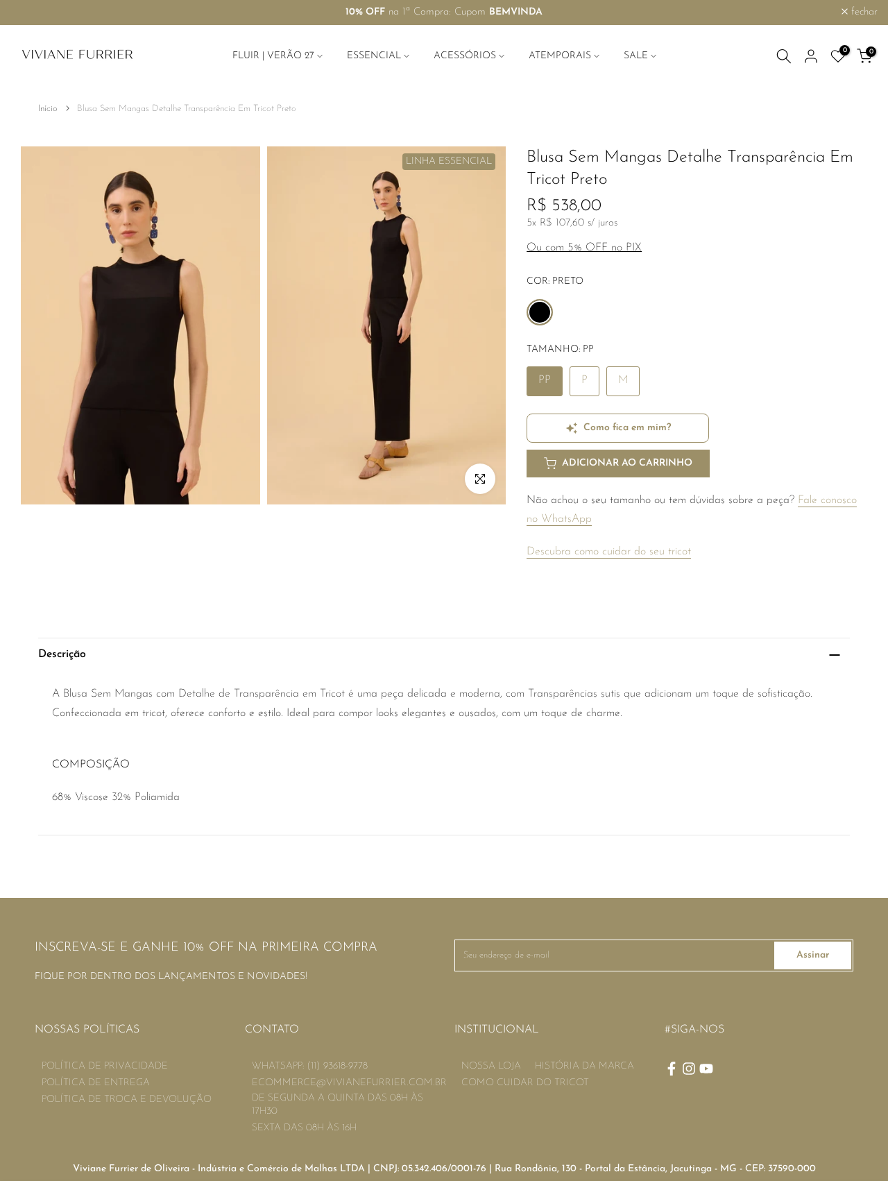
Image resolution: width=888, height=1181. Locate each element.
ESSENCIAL (374, 56)
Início (48, 108)
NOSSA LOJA (491, 1066)
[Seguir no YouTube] (706, 1068)
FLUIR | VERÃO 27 (273, 56)
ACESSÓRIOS (465, 56)
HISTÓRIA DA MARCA (584, 1066)
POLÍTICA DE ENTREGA (96, 1083)
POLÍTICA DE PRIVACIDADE (105, 1066)
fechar (31, 12)
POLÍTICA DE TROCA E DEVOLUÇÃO (127, 1099)
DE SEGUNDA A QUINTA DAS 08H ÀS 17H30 (337, 1105)
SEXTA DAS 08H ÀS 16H (304, 1128)
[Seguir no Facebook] (671, 1068)
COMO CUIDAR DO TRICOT (525, 1083)
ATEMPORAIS (560, 56)
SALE (636, 56)
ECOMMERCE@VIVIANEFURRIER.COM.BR (349, 1083)
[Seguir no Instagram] (689, 1068)
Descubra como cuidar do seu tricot (609, 551)
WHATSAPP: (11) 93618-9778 (310, 1066)
